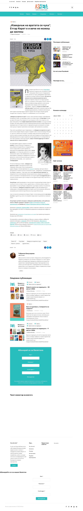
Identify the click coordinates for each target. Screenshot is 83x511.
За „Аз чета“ (12, 1)
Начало (22, 14)
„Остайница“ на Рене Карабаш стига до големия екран (67, 63)
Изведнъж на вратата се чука (34, 241)
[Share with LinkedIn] (50, 39)
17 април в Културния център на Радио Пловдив (37, 204)
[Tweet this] (48, 39)
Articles (21, 270)
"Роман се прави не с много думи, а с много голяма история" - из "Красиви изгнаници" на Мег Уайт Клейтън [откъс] (58, 196)
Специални (43, 14)
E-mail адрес (30, 369)
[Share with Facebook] (45, 39)
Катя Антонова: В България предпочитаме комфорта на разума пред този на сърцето (68, 176)
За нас (14, 465)
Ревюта (28, 14)
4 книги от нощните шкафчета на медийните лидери (67, 56)
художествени (25, 243)
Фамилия (31, 362)
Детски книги (30, 1)
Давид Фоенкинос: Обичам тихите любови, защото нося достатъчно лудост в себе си (68, 195)
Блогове (60, 14)
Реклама (24, 1)
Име (30, 354)
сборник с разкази (15, 243)
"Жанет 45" (13, 241)
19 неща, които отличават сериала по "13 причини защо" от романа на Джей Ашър (57, 176)
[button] (30, 64)
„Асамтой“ (31, 169)
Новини (34, 14)
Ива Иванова (30, 310)
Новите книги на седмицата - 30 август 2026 (66, 48)
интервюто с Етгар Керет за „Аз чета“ (27, 214)
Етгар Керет (47, 89)
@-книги (52, 14)
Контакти (18, 1)
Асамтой (23, 221)
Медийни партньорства (40, 1)
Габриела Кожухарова (15, 34)
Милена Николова (30, 291)
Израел (45, 241)
